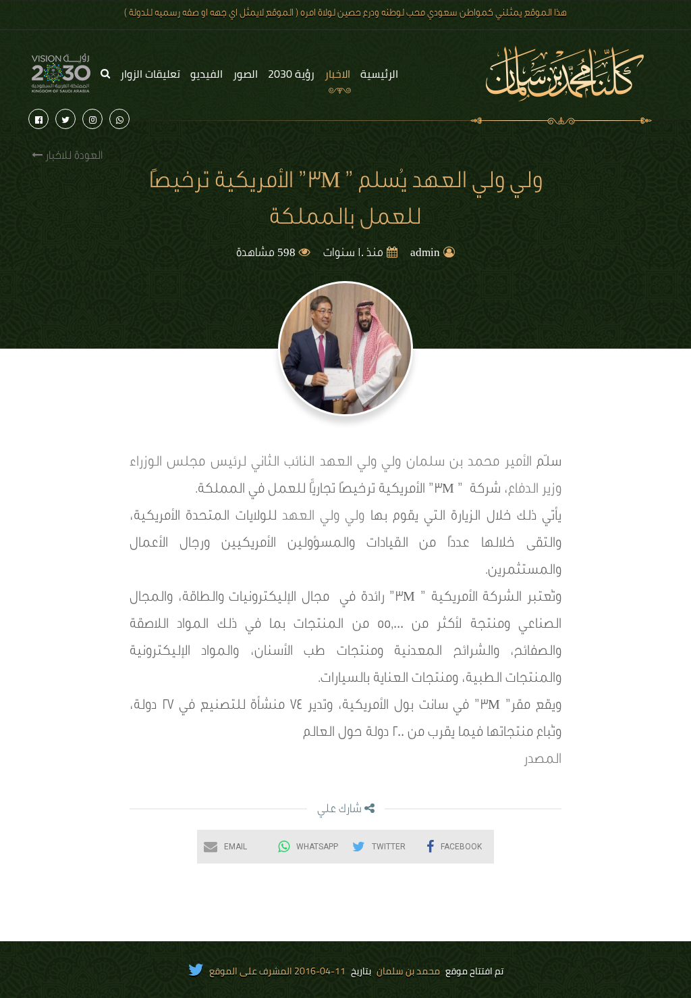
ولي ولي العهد (326, 517)
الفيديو (206, 74)
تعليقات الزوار (150, 74)
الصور (245, 74)
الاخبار (337, 74)
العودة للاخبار (73, 156)
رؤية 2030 (291, 74)
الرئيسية (379, 74)
